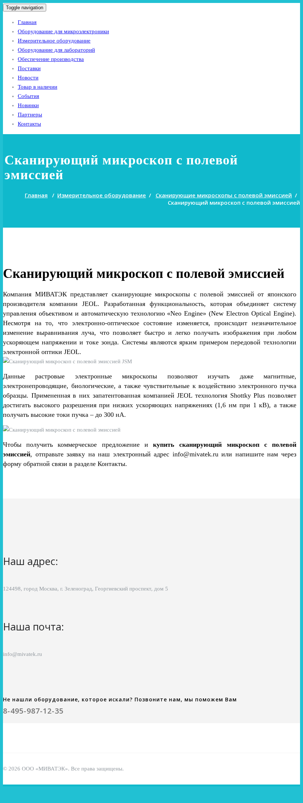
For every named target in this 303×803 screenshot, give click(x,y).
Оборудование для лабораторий (56, 50)
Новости (28, 78)
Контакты (29, 124)
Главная (27, 22)
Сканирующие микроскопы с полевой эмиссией (224, 195)
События (28, 96)
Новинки (28, 105)
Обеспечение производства (51, 59)
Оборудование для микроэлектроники (63, 31)
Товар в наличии (37, 87)
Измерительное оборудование (54, 41)
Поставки (29, 68)
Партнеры (30, 115)
